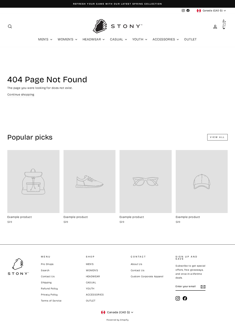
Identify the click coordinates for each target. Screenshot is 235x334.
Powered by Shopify (117, 320)
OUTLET (190, 39)
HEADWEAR (92, 39)
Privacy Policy (49, 294)
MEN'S (43, 39)
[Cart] (225, 25)
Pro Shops (47, 264)
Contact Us (48, 276)
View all (217, 137)
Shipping (46, 282)
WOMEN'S (66, 39)
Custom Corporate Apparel (147, 276)
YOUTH (138, 39)
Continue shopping (20, 94)
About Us (136, 264)
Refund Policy (49, 288)
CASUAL (117, 39)
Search (45, 270)
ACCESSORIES (164, 39)
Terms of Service (51, 300)
